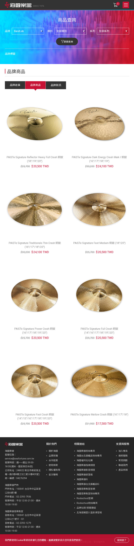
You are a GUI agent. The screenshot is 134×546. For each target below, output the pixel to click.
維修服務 (123, 455)
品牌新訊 (56, 85)
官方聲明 (53, 474)
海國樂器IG (82, 479)
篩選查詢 (68, 41)
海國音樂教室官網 (86, 489)
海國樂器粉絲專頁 (86, 451)
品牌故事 (15, 85)
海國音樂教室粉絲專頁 (88, 493)
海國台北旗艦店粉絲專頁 (89, 455)
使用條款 (53, 465)
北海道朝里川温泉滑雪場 (89, 512)
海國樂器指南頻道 (86, 465)
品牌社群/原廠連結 (86, 507)
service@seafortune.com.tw (19, 458)
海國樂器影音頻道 (86, 470)
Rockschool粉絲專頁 (87, 503)
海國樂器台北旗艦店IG (88, 484)
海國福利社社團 (85, 460)
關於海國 (53, 451)
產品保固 (123, 470)
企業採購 (53, 455)
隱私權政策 (54, 470)
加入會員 (123, 451)
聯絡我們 (123, 465)
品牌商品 (35, 85)
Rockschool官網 (85, 498)
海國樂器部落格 (85, 474)
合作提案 (53, 460)
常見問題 (123, 460)
